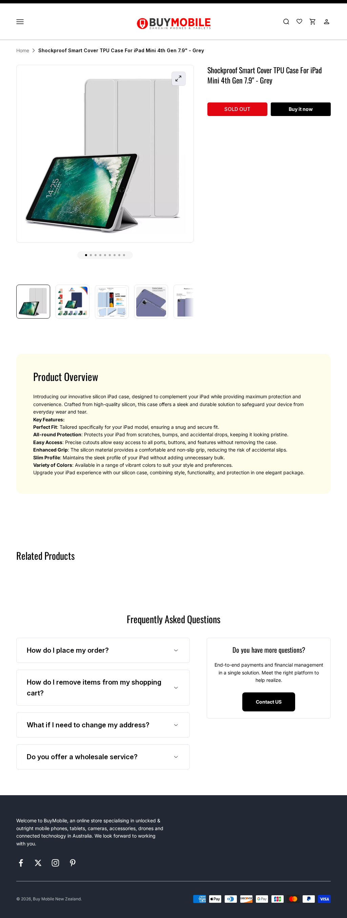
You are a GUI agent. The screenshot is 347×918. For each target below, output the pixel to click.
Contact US (269, 702)
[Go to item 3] (112, 302)
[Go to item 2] (72, 302)
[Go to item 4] (151, 302)
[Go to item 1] (33, 302)
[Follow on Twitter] (38, 862)
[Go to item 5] (190, 302)
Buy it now (301, 109)
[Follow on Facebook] (20, 862)
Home (22, 50)
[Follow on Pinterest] (72, 862)
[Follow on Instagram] (55, 862)
